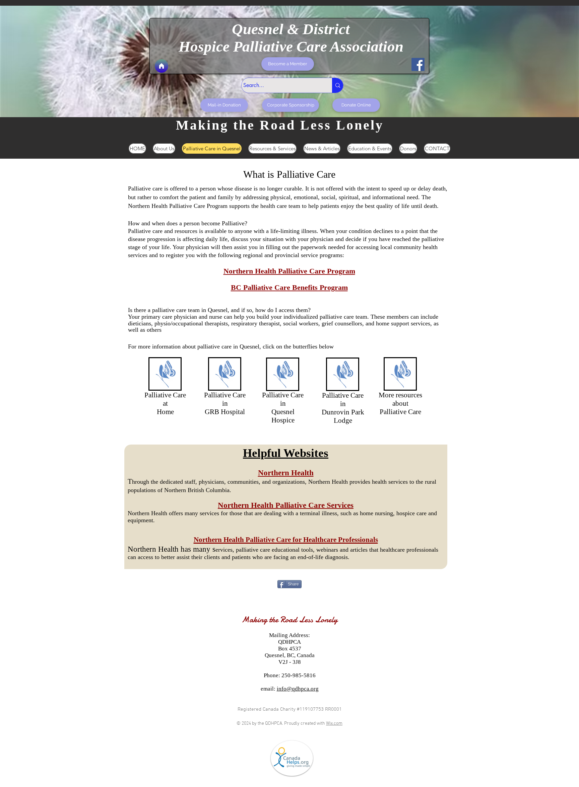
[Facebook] (418, 64)
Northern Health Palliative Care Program (289, 271)
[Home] (161, 66)
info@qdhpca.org (298, 689)
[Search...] (337, 85)
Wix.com (334, 723)
